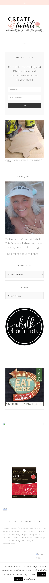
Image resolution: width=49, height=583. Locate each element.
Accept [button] (41, 574)
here (35, 253)
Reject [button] (19, 579)
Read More (30, 579)
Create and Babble (24, 24)
